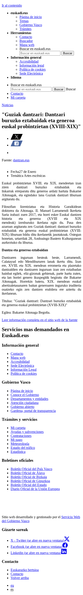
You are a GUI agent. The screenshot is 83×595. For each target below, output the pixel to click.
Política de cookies (32, 69)
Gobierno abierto (22, 407)
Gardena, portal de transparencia (33, 411)
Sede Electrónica (31, 73)
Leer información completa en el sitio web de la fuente (39, 320)
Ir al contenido (12, 5)
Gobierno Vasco (30, 25)
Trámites (25, 29)
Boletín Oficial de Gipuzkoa (30, 481)
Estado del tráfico (23, 448)
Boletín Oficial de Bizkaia (29, 477)
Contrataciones (21, 436)
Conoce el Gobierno (25, 395)
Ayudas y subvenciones (27, 432)
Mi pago (16, 440)
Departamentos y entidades (29, 399)
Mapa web (26, 45)
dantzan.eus (21, 160)
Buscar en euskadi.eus (34, 49)
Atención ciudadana (25, 403)
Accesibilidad (29, 61)
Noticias (7, 105)
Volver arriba (20, 578)
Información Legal (24, 369)
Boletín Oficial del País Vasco (31, 469)
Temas (24, 21)
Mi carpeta (18, 97)
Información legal (31, 65)
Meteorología (20, 444)
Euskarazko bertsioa (25, 570)
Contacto (25, 37)
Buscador (26, 41)
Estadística (18, 452)
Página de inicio (30, 17)
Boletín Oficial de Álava (28, 473)
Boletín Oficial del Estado (29, 485)
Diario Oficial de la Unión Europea (35, 489)
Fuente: (7, 160)
